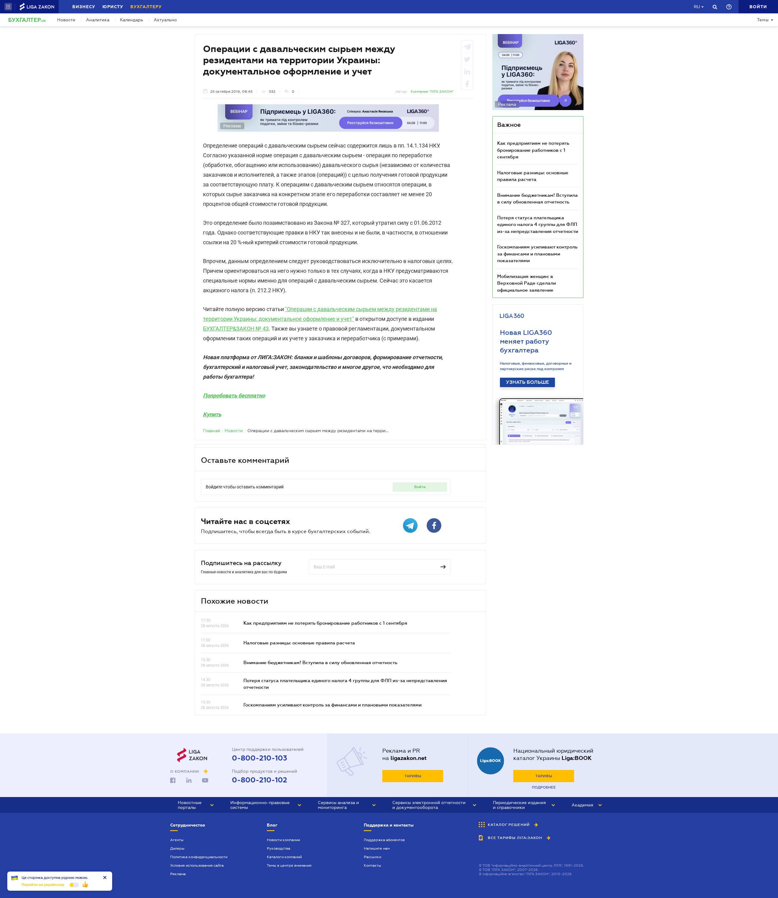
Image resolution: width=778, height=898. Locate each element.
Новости (66, 19)
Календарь (131, 19)
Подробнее (544, 787)
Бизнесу (83, 6)
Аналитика (97, 19)
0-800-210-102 (259, 780)
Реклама (178, 874)
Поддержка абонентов (384, 840)
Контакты (372, 865)
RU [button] (697, 6)
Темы (763, 19)
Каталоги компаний (284, 857)
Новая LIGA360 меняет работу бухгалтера (526, 341)
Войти (420, 487)
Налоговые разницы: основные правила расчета (299, 642)
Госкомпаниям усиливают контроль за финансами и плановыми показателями (332, 704)
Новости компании (283, 840)
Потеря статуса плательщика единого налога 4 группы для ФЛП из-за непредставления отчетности (537, 224)
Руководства (278, 848)
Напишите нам (377, 848)
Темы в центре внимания (289, 865)
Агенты (177, 840)
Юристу (112, 6)
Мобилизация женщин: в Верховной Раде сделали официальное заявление (526, 283)
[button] (8, 6)
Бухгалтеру (146, 6)
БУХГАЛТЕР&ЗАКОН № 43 (236, 328)
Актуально (165, 19)
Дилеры (177, 848)
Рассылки (372, 857)
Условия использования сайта (197, 865)
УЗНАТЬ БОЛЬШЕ (527, 382)
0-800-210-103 (259, 758)
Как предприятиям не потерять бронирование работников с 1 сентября (325, 623)
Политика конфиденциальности (198, 857)
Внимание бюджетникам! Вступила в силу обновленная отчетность (320, 662)
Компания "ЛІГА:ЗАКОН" (432, 91)
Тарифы (412, 776)
